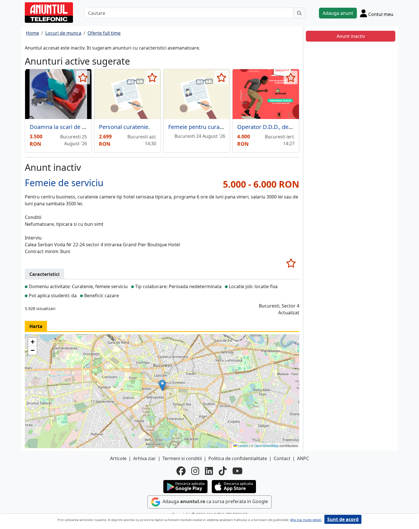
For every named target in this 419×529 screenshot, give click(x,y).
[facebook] (181, 471)
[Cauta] (299, 13)
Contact (282, 458)
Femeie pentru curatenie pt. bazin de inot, (222, 127)
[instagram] (195, 471)
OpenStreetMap (266, 445)
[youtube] (237, 471)
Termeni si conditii (182, 458)
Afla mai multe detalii (306, 520)
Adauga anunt (338, 13)
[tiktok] (223, 471)
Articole (118, 458)
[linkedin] (209, 471)
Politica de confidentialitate (237, 458)
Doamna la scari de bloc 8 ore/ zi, (73, 127)
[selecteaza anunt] (83, 77)
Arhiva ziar (144, 458)
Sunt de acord (343, 519)
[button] (162, 385)
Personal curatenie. (124, 127)
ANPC (303, 458)
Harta (35, 326)
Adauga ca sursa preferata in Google (214, 501)
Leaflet (242, 445)
